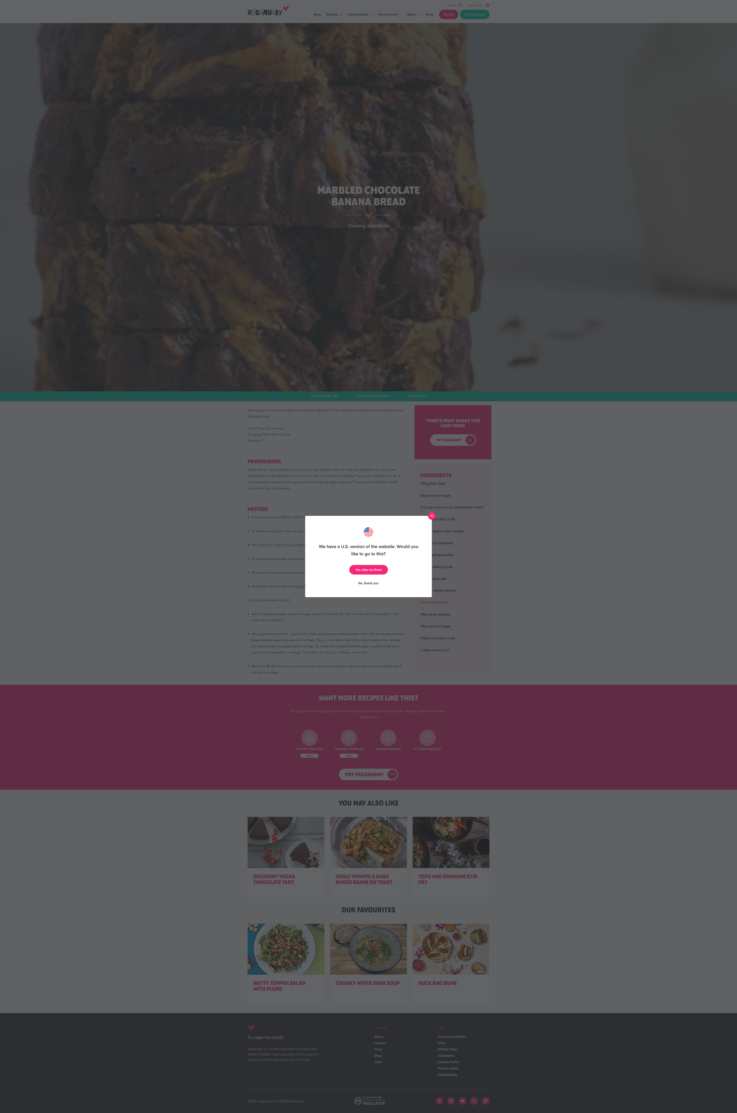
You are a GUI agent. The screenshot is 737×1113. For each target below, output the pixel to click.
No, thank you (368, 583)
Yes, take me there (368, 569)
